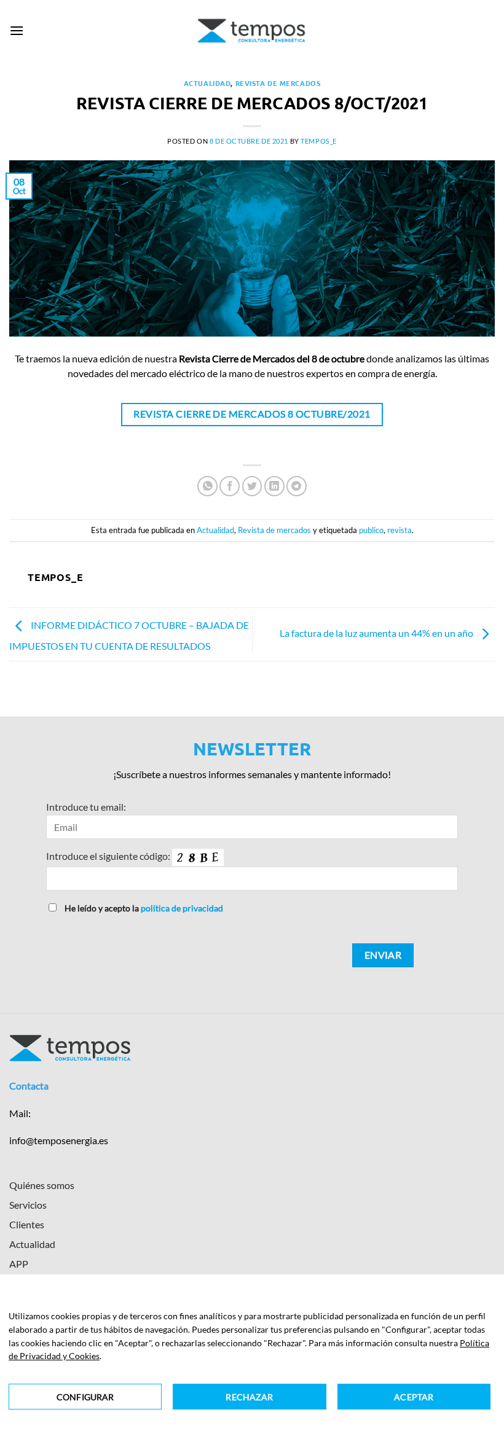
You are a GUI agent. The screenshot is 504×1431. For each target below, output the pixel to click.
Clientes (26, 1224)
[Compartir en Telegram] (296, 486)
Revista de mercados (278, 83)
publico (371, 530)
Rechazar (249, 1397)
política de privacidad (182, 908)
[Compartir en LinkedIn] (274, 486)
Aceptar (413, 1397)
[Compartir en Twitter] (252, 486)
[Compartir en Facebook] (229, 486)
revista (399, 530)
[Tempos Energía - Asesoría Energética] (252, 31)
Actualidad (207, 83)
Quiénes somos (41, 1185)
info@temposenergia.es (58, 1140)
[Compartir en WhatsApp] (207, 486)
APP (18, 1263)
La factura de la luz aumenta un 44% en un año (377, 633)
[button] (16, 30)
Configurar (85, 1397)
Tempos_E (318, 141)
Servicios (28, 1205)
